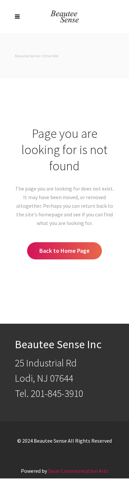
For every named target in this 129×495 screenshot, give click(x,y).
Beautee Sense (27, 55)
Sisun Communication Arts (78, 471)
